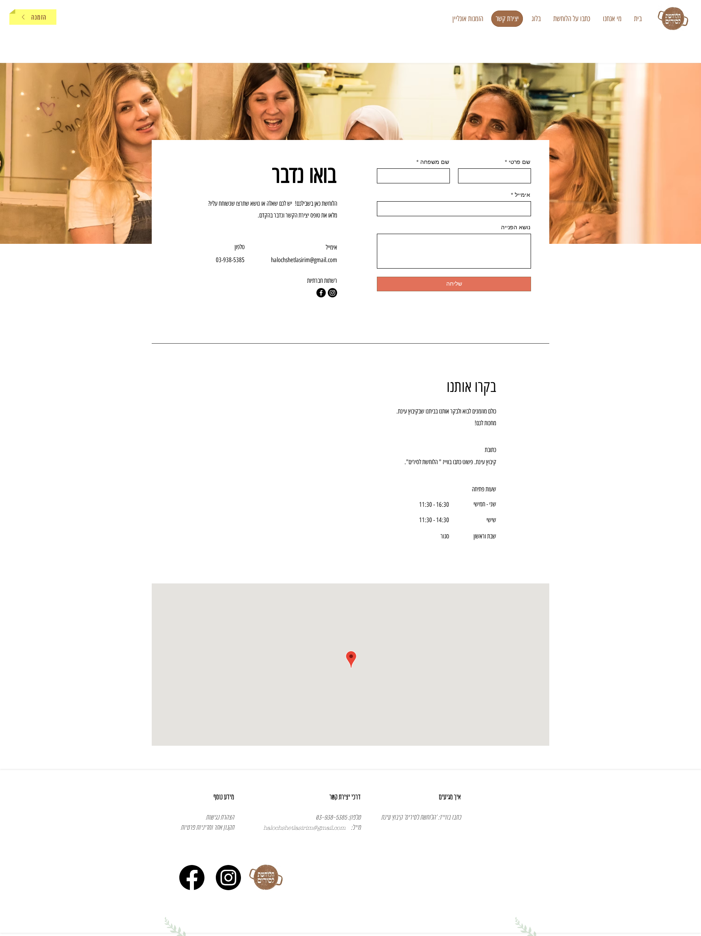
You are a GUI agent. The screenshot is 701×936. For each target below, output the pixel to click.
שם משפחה (434, 162)
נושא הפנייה (515, 227)
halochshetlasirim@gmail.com (304, 260)
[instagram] (332, 292)
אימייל (522, 195)
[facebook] (321, 292)
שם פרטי (519, 162)
